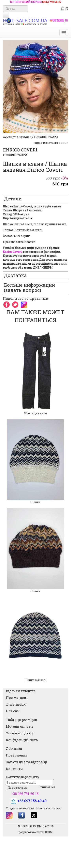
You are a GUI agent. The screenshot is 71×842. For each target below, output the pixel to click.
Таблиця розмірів (21, 719)
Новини (13, 711)
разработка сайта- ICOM (36, 832)
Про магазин (17, 697)
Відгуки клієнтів (20, 691)
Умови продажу (20, 733)
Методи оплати (19, 726)
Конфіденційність (22, 740)
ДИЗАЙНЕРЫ (43, 267)
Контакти (14, 768)
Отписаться (46, 787)
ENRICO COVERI (20, 150)
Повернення (16, 755)
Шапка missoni (35, 680)
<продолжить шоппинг (51, 143)
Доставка (14, 748)
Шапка (35, 502)
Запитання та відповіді (26, 762)
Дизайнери (16, 704)
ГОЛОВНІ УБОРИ (15, 155)
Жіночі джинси (35, 413)
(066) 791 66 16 (51, 2)
